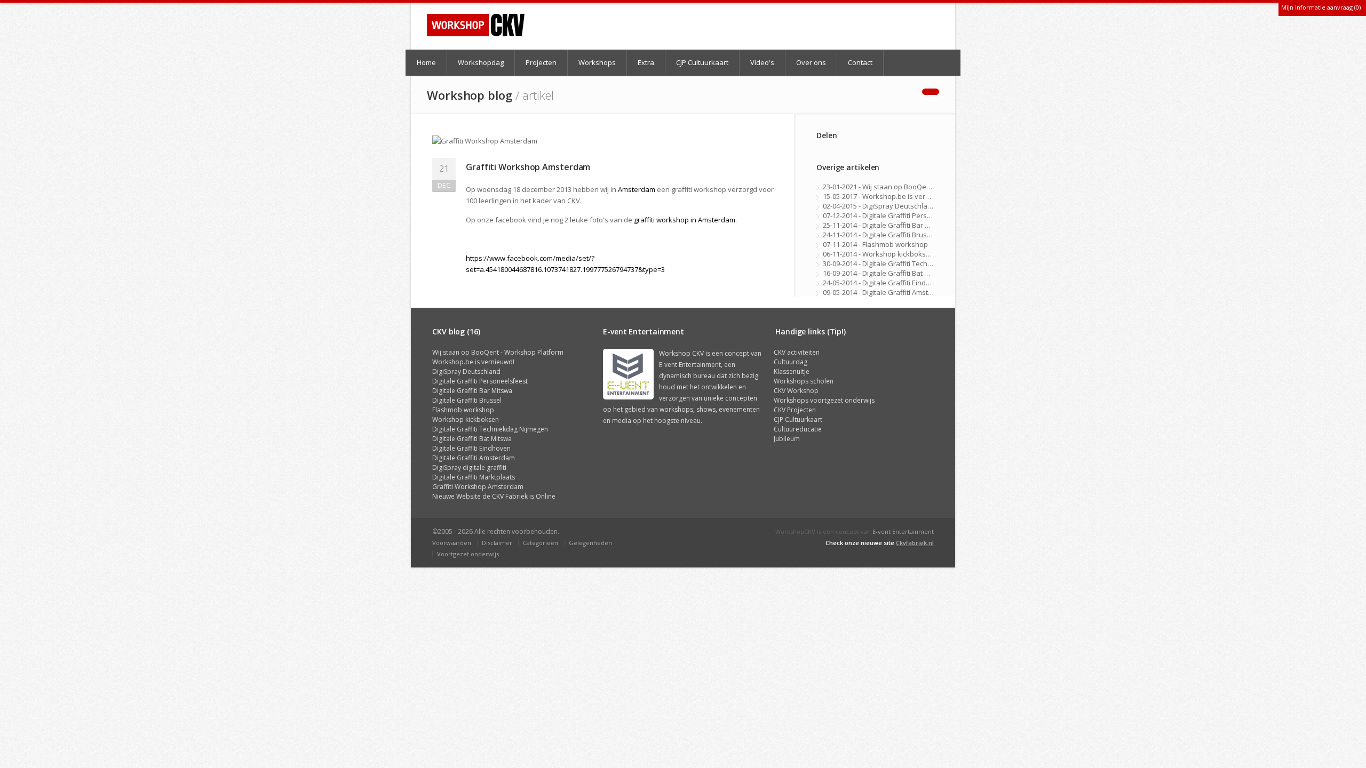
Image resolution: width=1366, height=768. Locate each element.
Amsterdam (636, 189)
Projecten (541, 62)
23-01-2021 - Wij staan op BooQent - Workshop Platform (912, 186)
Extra (646, 62)
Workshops (597, 62)
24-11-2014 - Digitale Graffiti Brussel (879, 234)
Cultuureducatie (798, 429)
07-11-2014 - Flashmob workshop (875, 244)
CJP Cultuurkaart (702, 62)
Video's (762, 62)
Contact (860, 62)
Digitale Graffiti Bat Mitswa (472, 438)
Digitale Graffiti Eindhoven (471, 448)
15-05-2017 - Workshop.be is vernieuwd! (887, 196)
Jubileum (787, 438)
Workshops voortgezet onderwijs (824, 400)
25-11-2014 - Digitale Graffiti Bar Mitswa (885, 225)
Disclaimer (497, 543)
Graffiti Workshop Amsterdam (477, 486)
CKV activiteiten (797, 352)
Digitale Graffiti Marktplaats (473, 477)
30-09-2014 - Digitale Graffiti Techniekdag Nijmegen (904, 263)
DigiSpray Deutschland (466, 371)
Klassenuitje (791, 371)
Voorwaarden (451, 543)
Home (426, 62)
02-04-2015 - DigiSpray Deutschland (879, 206)
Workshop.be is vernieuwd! (473, 361)
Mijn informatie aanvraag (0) (1321, 7)
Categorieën (540, 543)
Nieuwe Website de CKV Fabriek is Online (493, 496)
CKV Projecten (795, 409)
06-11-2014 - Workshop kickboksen (878, 254)
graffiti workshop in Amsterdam (684, 220)
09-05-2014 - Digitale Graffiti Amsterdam (886, 292)
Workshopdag (481, 62)
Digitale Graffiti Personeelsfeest (480, 381)
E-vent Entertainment (903, 531)
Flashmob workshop (463, 409)
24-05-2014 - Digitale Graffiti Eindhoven (885, 282)
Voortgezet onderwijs (468, 554)
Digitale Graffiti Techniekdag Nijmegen (490, 429)
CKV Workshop (796, 390)
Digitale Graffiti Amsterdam (473, 457)
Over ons (811, 62)
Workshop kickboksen (465, 419)
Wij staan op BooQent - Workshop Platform (497, 352)
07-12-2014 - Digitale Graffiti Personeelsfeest (894, 215)
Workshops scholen (803, 381)
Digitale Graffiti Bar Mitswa (472, 390)
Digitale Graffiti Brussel (467, 400)
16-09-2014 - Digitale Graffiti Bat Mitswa (885, 273)
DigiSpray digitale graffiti (469, 467)
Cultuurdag (790, 361)
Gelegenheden (590, 543)
